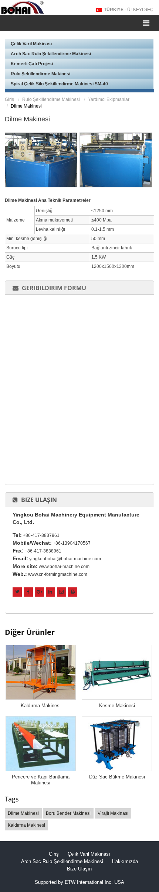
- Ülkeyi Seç (128, 9)
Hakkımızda (125, 861)
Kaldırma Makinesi (41, 705)
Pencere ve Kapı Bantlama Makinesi (41, 780)
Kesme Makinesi (117, 705)
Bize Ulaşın (39, 500)
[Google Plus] (39, 592)
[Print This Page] (72, 592)
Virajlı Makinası (113, 813)
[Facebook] (28, 592)
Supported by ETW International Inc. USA (79, 882)
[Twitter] (17, 592)
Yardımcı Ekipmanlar (108, 99)
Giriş (9, 99)
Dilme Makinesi (23, 813)
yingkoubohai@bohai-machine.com (65, 558)
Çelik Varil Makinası (31, 43)
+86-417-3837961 (41, 535)
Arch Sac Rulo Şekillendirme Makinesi (51, 53)
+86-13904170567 (72, 543)
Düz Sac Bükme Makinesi (117, 777)
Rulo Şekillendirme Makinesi (40, 73)
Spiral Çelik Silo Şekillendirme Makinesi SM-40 (59, 83)
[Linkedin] (50, 592)
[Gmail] (61, 592)
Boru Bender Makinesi (68, 813)
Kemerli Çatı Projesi (32, 63)
